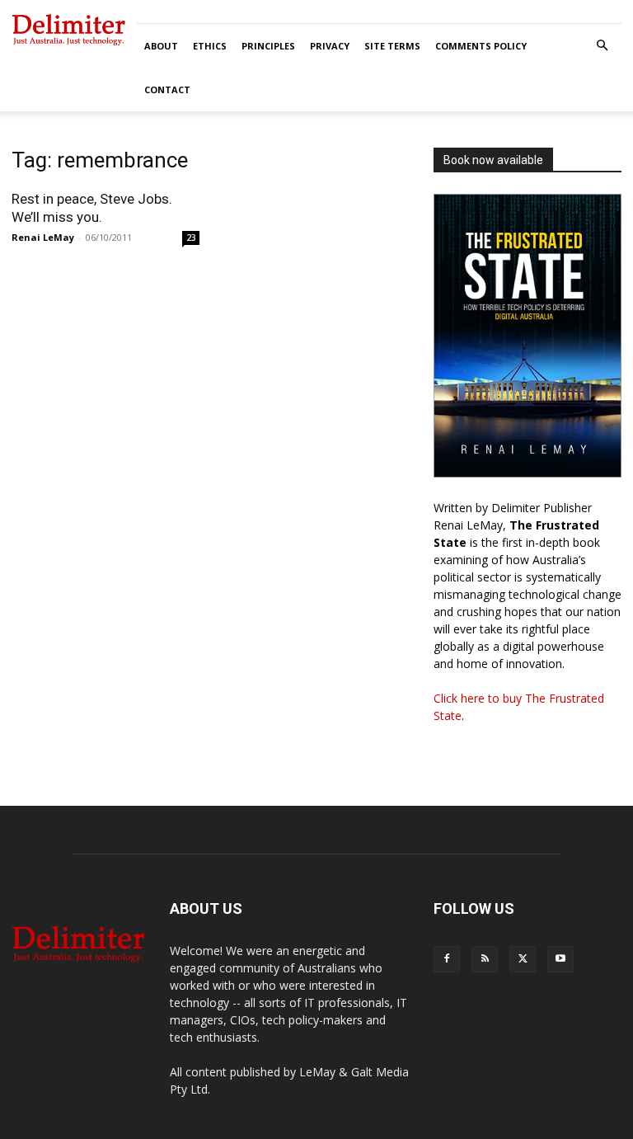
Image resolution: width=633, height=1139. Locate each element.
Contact (167, 89)
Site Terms (392, 46)
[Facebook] (447, 959)
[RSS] (484, 959)
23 (191, 237)
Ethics (210, 46)
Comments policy (481, 46)
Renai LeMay (43, 237)
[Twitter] (522, 959)
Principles (268, 46)
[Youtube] (560, 959)
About (161, 46)
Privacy (329, 46)
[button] (601, 46)
